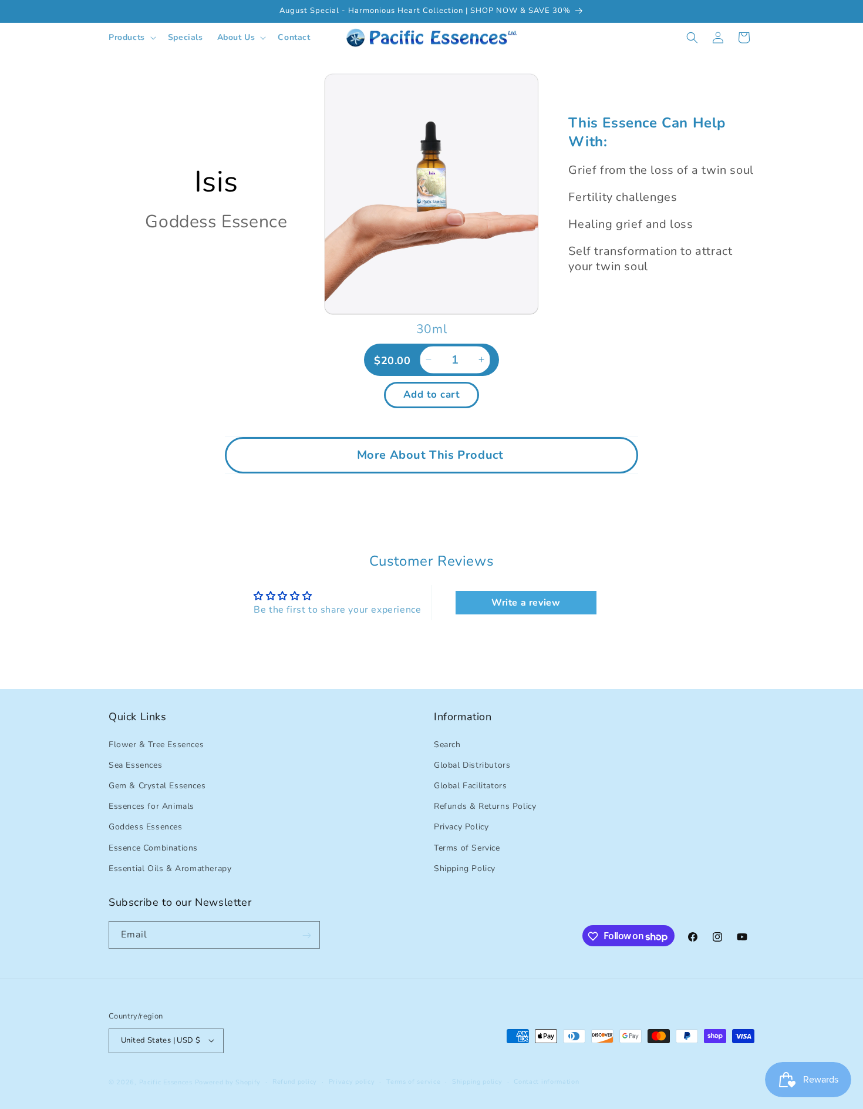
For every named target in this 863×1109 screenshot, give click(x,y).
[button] (131, 37)
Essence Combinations (153, 847)
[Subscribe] (306, 935)
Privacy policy (352, 1081)
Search (447, 744)
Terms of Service (467, 847)
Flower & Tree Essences (156, 744)
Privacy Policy (461, 826)
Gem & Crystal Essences (157, 785)
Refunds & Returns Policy (485, 806)
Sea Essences (135, 764)
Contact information (546, 1081)
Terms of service (413, 1081)
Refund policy (294, 1081)
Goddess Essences (146, 826)
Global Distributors (472, 764)
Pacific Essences (166, 1081)
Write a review (525, 602)
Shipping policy (477, 1081)
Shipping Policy (464, 867)
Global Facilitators (470, 785)
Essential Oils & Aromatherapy (170, 867)
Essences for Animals (151, 806)
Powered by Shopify (228, 1081)
